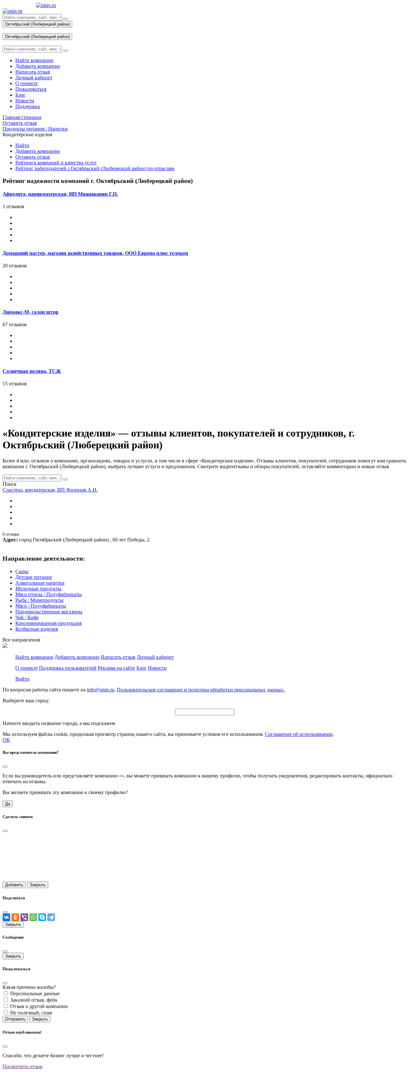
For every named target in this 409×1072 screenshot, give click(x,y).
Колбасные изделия (36, 629)
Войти (22, 679)
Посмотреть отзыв (22, 1066)
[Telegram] (51, 917)
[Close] (5, 767)
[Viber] (24, 917)
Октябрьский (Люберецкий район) (37, 24)
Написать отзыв (118, 657)
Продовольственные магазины (48, 611)
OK (6, 740)
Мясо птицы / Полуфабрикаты (48, 594)
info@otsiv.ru (100, 689)
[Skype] (42, 917)
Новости (157, 668)
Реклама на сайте (116, 668)
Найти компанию (34, 657)
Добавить (14, 884)
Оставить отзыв (32, 157)
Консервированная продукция (48, 623)
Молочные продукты (38, 588)
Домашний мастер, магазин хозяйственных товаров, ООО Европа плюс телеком (95, 253)
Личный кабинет (155, 657)
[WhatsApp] (33, 917)
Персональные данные (35, 993)
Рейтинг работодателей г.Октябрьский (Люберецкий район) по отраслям (94, 168)
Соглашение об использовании (299, 734)
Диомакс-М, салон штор (30, 312)
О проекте (26, 668)
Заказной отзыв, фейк (34, 1000)
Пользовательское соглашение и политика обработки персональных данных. (201, 689)
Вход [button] (8, 30)
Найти (22, 145)
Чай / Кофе (27, 617)
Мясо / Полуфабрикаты (40, 606)
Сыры (21, 571)
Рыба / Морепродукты (39, 600)
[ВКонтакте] (6, 917)
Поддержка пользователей (67, 668)
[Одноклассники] (15, 917)
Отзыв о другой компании (39, 1006)
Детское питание (33, 577)
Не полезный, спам (31, 1012)
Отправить (15, 1019)
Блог (141, 668)
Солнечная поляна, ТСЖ (32, 371)
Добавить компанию (37, 151)
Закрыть (38, 884)
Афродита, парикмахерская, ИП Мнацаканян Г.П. (60, 194)
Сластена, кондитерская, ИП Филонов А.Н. (50, 490)
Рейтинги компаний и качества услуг (56, 162)
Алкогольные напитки (40, 583)
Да (7, 803)
